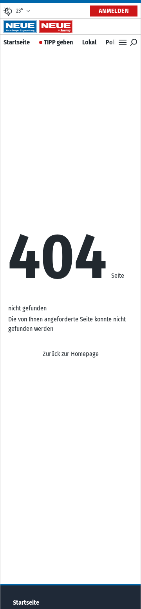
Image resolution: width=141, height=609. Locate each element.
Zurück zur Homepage (71, 354)
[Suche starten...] (133, 42)
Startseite (17, 42)
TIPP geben (58, 42)
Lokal (89, 42)
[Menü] (123, 42)
